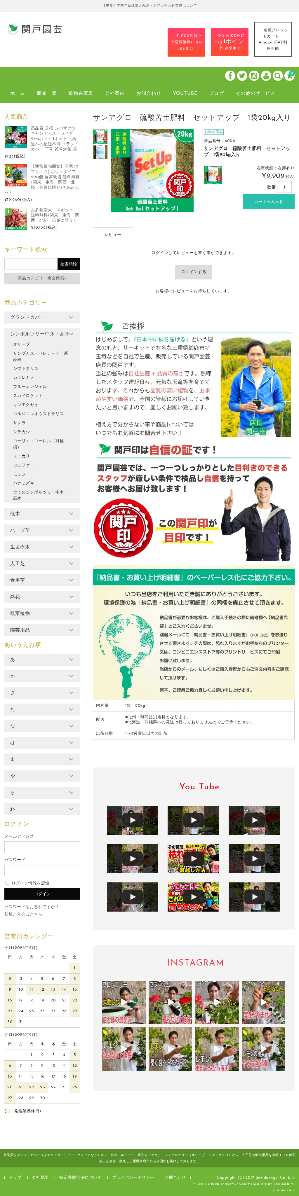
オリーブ (21, 344)
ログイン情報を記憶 (30, 883)
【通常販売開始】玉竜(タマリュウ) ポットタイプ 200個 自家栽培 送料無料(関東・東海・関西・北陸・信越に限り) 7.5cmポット (42, 180)
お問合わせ (148, 93)
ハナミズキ (23, 483)
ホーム (17, 93)
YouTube (185, 93)
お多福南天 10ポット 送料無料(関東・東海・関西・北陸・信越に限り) (55, 215)
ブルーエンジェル (30, 387)
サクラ (19, 423)
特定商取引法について (80, 1178)
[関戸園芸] (35, 33)
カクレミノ (23, 378)
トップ (15, 1178)
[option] (100, 136)
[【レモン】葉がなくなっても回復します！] (193, 820)
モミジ (19, 474)
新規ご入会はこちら (23, 914)
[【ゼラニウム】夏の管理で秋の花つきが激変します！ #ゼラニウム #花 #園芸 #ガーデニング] (217, 1002)
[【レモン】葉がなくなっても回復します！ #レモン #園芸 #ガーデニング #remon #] (170, 1049)
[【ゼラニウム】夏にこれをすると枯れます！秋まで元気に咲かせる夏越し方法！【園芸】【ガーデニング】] (193, 858)
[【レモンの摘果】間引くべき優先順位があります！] (254, 897)
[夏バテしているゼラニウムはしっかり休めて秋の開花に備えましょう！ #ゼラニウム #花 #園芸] (170, 1002)
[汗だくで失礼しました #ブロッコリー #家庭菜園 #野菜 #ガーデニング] (124, 1002)
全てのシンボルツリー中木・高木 (40, 495)
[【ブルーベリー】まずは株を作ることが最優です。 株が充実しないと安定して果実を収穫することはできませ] (263, 1002)
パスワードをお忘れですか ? (31, 907)
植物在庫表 (80, 93)
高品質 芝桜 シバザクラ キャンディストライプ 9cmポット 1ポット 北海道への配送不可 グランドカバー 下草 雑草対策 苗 (55, 139)
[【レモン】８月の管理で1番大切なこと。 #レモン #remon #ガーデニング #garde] (124, 1049)
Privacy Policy (271, 1184)
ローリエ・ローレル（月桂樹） (38, 444)
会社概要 (40, 1178)
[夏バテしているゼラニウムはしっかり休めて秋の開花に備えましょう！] (254, 820)
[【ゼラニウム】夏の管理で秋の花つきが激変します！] (133, 820)
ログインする (193, 272)
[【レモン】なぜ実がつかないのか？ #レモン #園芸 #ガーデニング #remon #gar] (217, 1049)
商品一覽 (47, 93)
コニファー (23, 465)
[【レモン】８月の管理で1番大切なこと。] (254, 858)
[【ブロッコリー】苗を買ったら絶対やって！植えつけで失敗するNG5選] (193, 897)
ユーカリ (21, 456)
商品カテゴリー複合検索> (42, 278)
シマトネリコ (26, 369)
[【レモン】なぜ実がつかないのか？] (133, 858)
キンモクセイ (26, 405)
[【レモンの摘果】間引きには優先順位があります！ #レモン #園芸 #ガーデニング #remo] (263, 1049)
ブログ (216, 93)
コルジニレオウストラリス (38, 414)
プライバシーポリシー (133, 1178)
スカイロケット (28, 396)
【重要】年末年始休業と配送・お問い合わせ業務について (149, 6)
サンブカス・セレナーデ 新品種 (40, 357)
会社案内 (115, 93)
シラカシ (21, 432)
